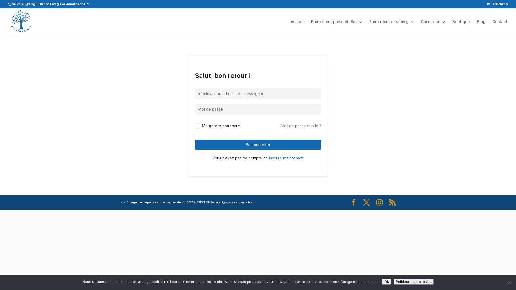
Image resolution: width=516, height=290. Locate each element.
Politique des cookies (414, 282)
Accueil (297, 22)
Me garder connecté (221, 126)
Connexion (430, 22)
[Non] (509, 282)
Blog (481, 22)
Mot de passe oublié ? (301, 126)
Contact (499, 22)
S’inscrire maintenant (285, 158)
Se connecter (258, 145)
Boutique (461, 22)
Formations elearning (389, 22)
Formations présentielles (334, 22)
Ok (386, 282)
